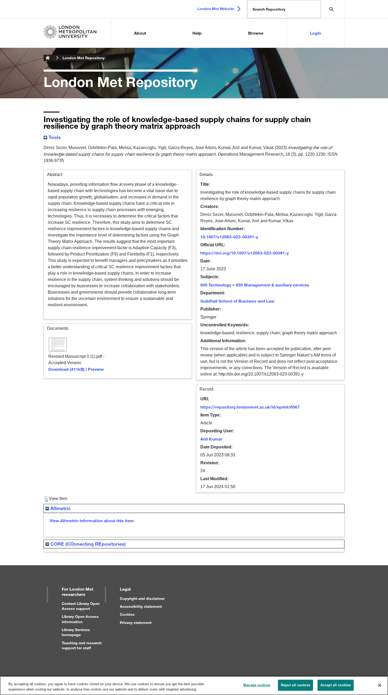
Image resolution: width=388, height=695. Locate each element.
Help (197, 32)
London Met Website (215, 8)
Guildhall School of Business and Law (237, 300)
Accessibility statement (141, 606)
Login (315, 32)
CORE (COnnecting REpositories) (87, 544)
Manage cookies (256, 685)
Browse (255, 32)
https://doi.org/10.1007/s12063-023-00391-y (244, 252)
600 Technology (215, 284)
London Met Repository (84, 57)
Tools (54, 137)
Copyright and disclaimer (142, 598)
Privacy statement (136, 622)
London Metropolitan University (48, 58)
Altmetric (60, 508)
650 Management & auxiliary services (272, 284)
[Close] (379, 685)
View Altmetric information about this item (92, 520)
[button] (46, 499)
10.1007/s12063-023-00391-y (229, 236)
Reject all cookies (295, 685)
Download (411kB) (66, 369)
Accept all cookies (335, 685)
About (140, 32)
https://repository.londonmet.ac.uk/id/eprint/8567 (250, 406)
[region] (194, 685)
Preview (96, 369)
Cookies (127, 614)
